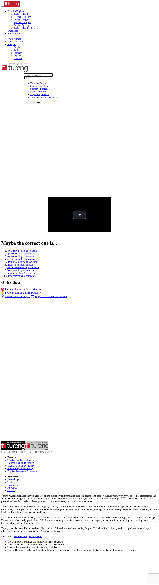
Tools (10, 482)
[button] (15, 11)
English (17, 47)
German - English (22, 17)
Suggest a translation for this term (51, 296)
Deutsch (18, 58)
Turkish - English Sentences (27, 28)
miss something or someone (20, 264)
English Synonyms (23, 25)
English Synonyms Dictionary (22, 471)
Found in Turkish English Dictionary (23, 289)
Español (18, 55)
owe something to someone (20, 256)
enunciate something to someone (23, 267)
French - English (22, 19)
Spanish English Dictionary (20, 465)
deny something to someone (21, 276)
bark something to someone (20, 270)
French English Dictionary (20, 468)
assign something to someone (21, 259)
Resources (12, 485)
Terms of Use (20, 536)
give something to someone (20, 253)
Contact (11, 490)
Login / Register (15, 39)
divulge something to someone (22, 262)
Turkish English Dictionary (20, 460)
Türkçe (17, 50)
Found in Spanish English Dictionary (23, 292)
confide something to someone (22, 250)
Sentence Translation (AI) (17, 296)
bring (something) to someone (22, 273)
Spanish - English (22, 22)
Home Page (13, 479)
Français (18, 52)
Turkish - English (22, 14)
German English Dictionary (20, 463)
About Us (12, 487)
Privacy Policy (36, 536)
